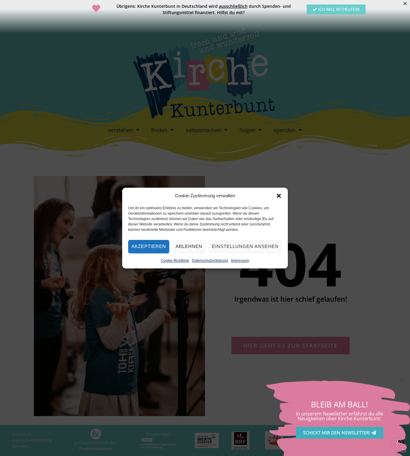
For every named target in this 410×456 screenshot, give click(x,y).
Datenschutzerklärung (210, 260)
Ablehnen (189, 246)
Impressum (240, 260)
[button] (279, 196)
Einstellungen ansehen (245, 246)
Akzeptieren (148, 246)
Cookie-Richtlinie (175, 260)
